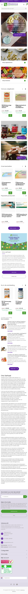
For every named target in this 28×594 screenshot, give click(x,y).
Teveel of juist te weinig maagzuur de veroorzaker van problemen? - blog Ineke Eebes (16, 323)
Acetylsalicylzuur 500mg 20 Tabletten (6, 184)
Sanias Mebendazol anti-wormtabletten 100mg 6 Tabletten (7, 215)
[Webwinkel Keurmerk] (14, 561)
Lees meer (14, 272)
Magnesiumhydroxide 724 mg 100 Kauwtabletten (21, 106)
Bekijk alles (14, 276)
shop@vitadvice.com (8, 542)
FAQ (14, 515)
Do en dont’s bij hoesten (13, 345)
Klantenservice (14, 511)
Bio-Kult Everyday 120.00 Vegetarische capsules (6, 303)
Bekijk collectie (13, 228)
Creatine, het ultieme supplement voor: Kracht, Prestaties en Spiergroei (17, 355)
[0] (26, 4)
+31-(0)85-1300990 (8, 538)
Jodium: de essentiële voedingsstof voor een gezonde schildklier (16, 334)
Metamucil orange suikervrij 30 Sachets (6, 106)
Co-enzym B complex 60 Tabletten (19, 302)
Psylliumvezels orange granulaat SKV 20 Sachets (20, 184)
